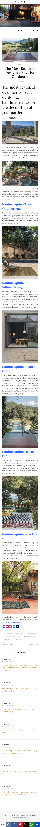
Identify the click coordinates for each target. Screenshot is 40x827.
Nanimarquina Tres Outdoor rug (16, 206)
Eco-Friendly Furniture (13, 622)
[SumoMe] (37, 824)
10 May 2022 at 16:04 (8, 768)
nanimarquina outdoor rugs (12, 636)
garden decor (8, 634)
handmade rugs (20, 634)
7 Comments (33, 644)
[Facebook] (14, 824)
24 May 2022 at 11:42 (8, 747)
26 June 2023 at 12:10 (8, 685)
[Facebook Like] (9, 824)
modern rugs (32, 634)
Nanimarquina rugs (29, 636)
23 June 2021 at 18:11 (8, 788)
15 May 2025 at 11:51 (8, 662)
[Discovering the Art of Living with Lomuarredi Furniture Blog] (20, 14)
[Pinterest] (20, 824)
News (20, 65)
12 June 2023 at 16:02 (8, 706)
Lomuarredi (8, 644)
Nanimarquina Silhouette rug (13, 285)
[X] (26, 824)
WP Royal (25, 818)
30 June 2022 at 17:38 (8, 726)
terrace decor (19, 639)
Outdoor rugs (8, 639)
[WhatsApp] (31, 824)
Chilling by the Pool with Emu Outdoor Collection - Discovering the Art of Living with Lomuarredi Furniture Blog (19, 667)
